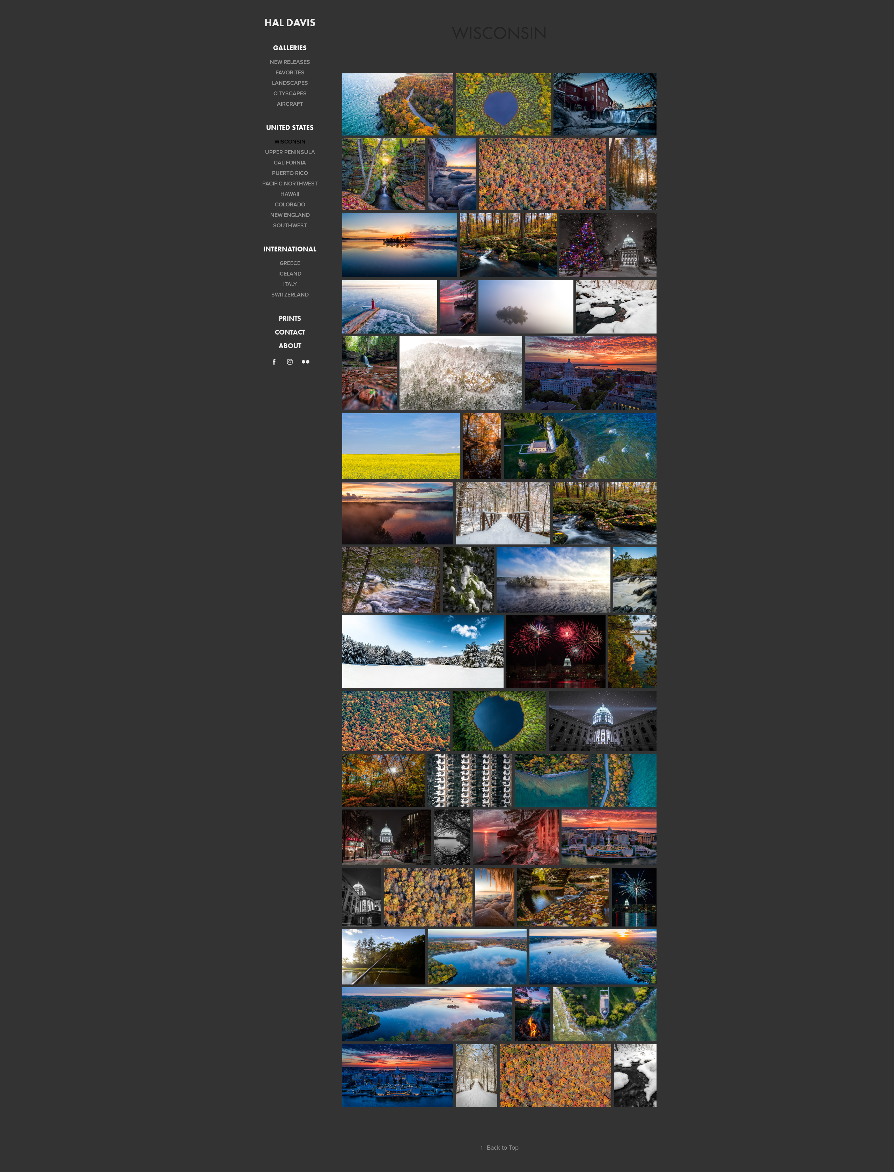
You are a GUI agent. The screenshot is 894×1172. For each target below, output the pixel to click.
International (289, 249)
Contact (290, 332)
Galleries (290, 48)
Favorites (290, 72)
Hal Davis (290, 22)
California (290, 163)
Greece (290, 263)
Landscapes (290, 83)
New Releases (290, 62)
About (290, 346)
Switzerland (290, 295)
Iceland (289, 274)
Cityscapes (290, 93)
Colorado (290, 204)
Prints (290, 318)
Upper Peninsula (290, 152)
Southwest (290, 225)
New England (290, 215)
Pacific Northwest (290, 184)
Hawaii (289, 194)
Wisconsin (290, 142)
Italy (290, 284)
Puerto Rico (290, 173)
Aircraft (290, 104)
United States (290, 127)
